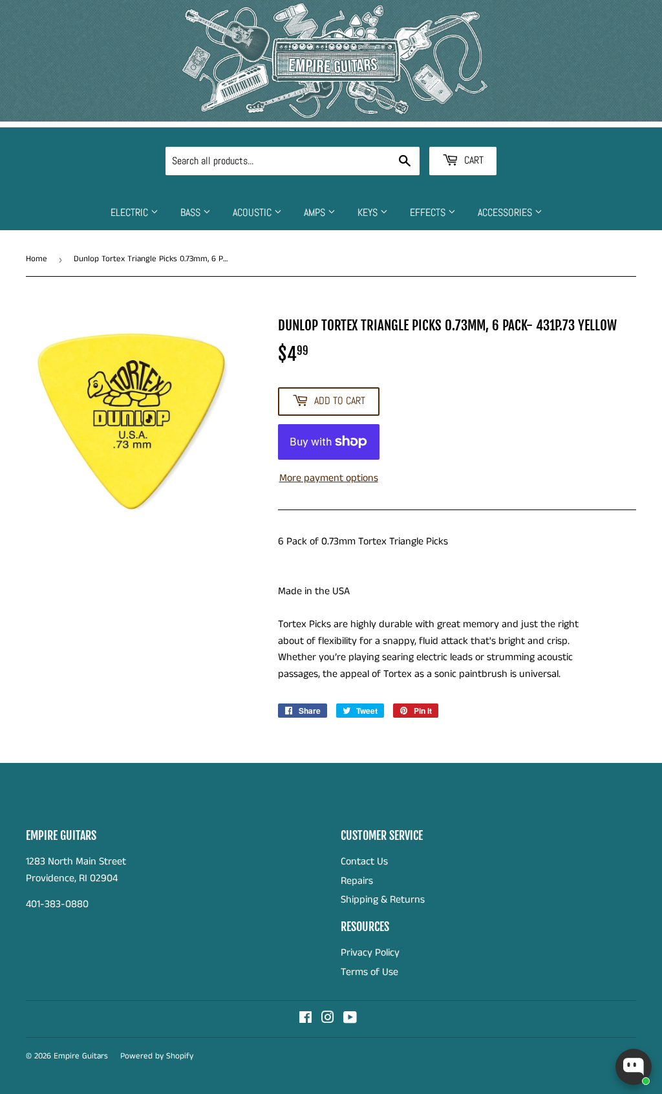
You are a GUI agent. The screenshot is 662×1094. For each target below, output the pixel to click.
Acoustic (253, 212)
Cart (473, 160)
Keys (369, 212)
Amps (316, 212)
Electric (131, 212)
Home (36, 259)
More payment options (328, 478)
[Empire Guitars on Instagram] (327, 1019)
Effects (429, 212)
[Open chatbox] (633, 1067)
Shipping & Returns (383, 899)
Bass (191, 212)
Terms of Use (369, 972)
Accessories (506, 212)
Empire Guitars (81, 1056)
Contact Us (364, 861)
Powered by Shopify (156, 1056)
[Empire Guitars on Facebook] (305, 1019)
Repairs (357, 881)
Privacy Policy (370, 952)
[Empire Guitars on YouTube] (350, 1019)
